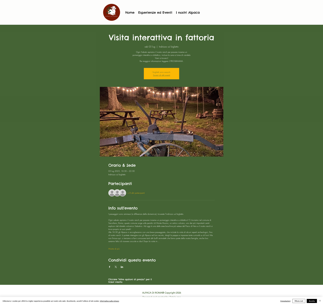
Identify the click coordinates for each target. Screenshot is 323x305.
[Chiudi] (319, 301)
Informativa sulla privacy (109, 301)
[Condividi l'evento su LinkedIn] (122, 267)
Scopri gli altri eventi (161, 75)
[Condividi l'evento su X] (116, 267)
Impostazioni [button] (285, 301)
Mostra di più (114, 248)
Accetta (312, 301)
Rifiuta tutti (299, 301)
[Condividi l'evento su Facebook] (109, 267)
